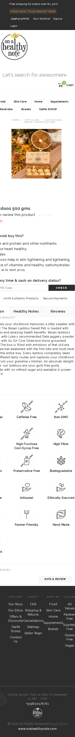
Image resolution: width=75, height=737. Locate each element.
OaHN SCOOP (48, 109)
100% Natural (54, 120)
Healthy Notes (26, 311)
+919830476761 (19, 18)
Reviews (58, 311)
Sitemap (33, 627)
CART (70, 85)
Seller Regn (33, 633)
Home (15, 120)
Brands (26, 109)
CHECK (62, 287)
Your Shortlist (41, 18)
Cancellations (33, 620)
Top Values (32, 120)
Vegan (69, 645)
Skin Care (53, 610)
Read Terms (59, 723)
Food (53, 604)
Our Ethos (15, 610)
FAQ (33, 604)
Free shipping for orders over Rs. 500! (33, 3)
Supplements (53, 622)
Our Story (16, 604)
